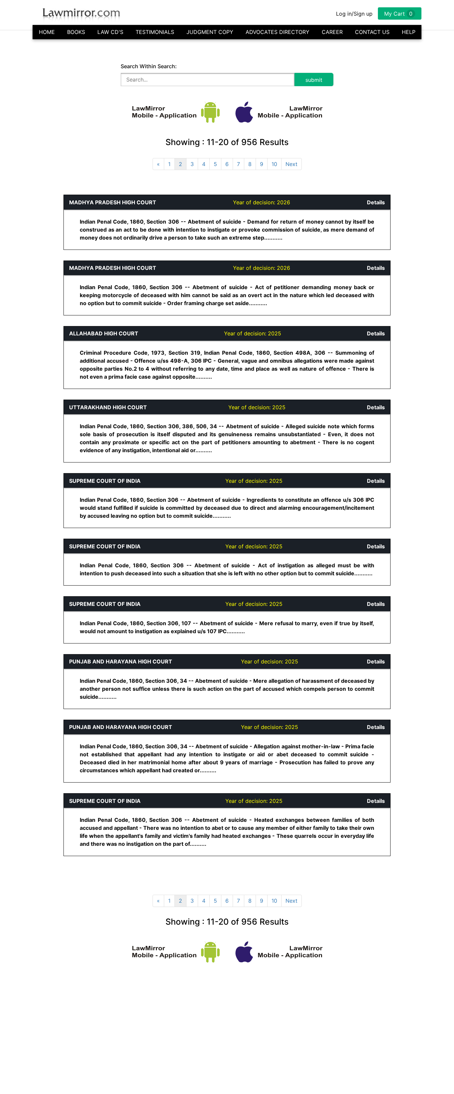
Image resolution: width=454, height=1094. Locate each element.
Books (76, 32)
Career (332, 32)
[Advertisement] (31, 294)
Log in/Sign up (354, 13)
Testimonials (155, 32)
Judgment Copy (209, 32)
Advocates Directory (277, 32)
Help (408, 32)
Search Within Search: (149, 66)
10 (274, 164)
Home (47, 32)
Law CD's (110, 32)
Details (376, 202)
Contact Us (372, 32)
